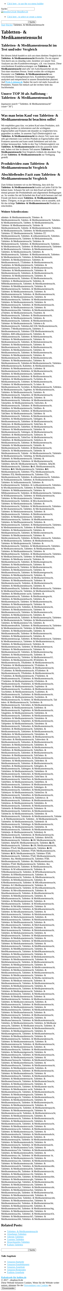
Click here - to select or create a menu (24, 16)
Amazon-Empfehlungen (18, 1264)
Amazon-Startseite (15, 1262)
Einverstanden (8, 1288)
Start (3, 25)
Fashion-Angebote (15, 1272)
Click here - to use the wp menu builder (25, 3)
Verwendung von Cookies (36, 1285)
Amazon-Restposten (16, 1269)
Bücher (9, 25)
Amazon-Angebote (16, 1267)
